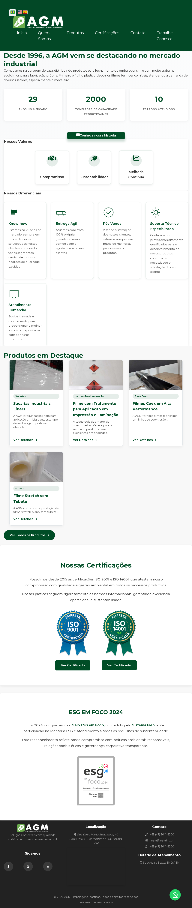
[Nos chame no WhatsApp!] (175, 895)
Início (22, 33)
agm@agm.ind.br (162, 840)
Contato (138, 33)
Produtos (75, 33)
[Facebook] (8, 866)
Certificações (107, 33)
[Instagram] (28, 866)
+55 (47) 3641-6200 (162, 834)
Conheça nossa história (98, 135)
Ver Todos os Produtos (28, 535)
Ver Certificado (73, 665)
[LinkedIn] (47, 866)
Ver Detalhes (23, 440)
